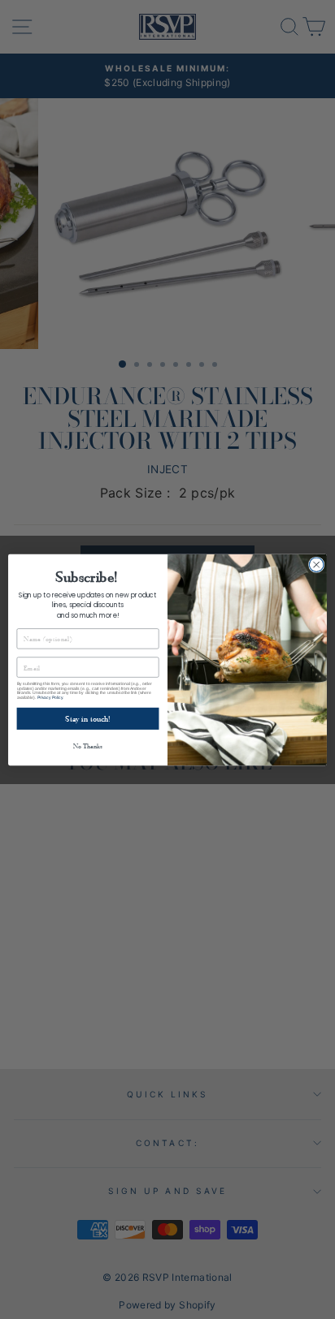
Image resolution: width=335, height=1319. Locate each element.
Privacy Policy (50, 697)
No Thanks (87, 744)
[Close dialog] (316, 564)
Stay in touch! (87, 718)
